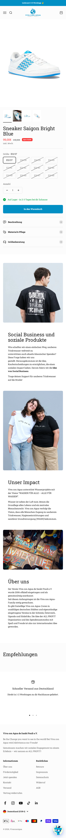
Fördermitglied (10, 772)
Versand (7, 787)
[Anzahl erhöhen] (18, 190)
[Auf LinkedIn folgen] (36, 803)
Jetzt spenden (10, 777)
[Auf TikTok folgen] (29, 803)
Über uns (7, 766)
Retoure (40, 766)
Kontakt (7, 782)
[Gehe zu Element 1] (7, 116)
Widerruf (40, 782)
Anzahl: (7, 183)
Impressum (42, 772)
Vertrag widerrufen (12, 793)
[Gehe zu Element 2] (17, 116)
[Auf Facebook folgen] (5, 803)
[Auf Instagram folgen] (13, 803)
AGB (38, 787)
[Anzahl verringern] (7, 190)
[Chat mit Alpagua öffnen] (58, 830)
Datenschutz (42, 777)
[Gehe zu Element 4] (37, 116)
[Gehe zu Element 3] (27, 116)
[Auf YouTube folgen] (21, 803)
